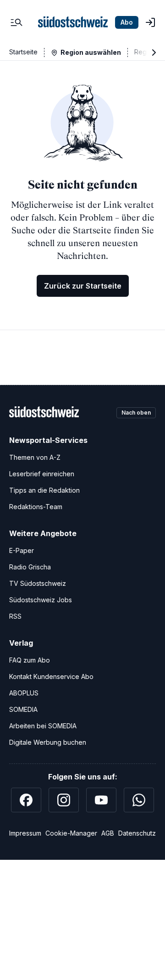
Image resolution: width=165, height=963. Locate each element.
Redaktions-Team (35, 506)
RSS (15, 616)
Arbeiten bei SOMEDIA (43, 726)
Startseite (23, 52)
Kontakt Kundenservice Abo (51, 676)
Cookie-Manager (71, 833)
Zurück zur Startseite (82, 285)
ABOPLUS (23, 693)
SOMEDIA (23, 709)
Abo (127, 22)
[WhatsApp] (139, 800)
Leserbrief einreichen (41, 474)
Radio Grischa (30, 567)
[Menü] (16, 22)
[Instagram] (64, 800)
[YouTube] (101, 800)
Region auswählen (90, 52)
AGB (107, 833)
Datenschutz (137, 833)
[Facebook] (26, 800)
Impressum (25, 833)
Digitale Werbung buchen (47, 742)
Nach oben (136, 412)
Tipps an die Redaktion (44, 490)
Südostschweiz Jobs (40, 600)
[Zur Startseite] (73, 22)
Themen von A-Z (34, 457)
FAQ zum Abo (29, 660)
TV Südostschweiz (37, 583)
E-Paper (21, 550)
